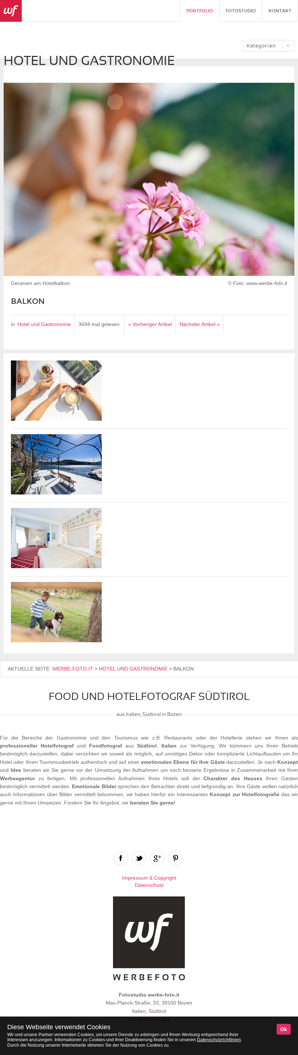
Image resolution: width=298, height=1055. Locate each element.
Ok (283, 1029)
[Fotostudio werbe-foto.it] (11, 11)
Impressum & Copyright (149, 878)
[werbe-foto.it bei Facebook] (121, 858)
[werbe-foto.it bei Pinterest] (175, 858)
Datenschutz (149, 885)
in (13, 324)
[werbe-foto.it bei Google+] (157, 858)
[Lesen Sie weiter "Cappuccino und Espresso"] (56, 419)
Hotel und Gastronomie (44, 324)
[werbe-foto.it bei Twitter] (139, 858)
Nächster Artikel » (200, 324)
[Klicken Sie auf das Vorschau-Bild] (149, 180)
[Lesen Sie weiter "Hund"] (56, 640)
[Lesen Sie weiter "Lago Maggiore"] (56, 493)
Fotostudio (241, 10)
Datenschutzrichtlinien (219, 1039)
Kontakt (280, 10)
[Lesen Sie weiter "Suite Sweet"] (56, 566)
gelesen (110, 324)
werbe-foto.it (72, 669)
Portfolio (199, 10)
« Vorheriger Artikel (150, 324)
